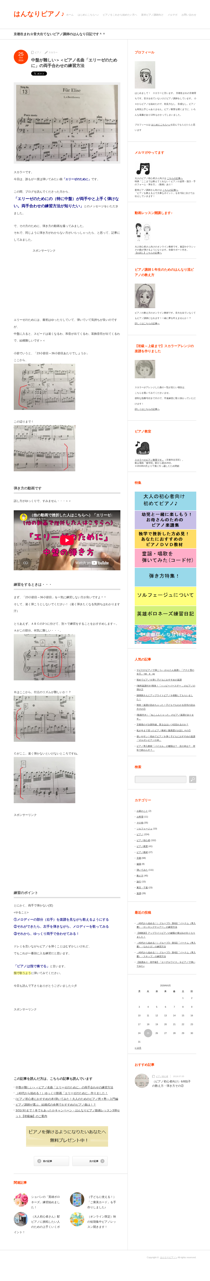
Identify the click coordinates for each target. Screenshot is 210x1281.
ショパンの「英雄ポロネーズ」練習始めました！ (45, 1202)
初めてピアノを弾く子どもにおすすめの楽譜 (159, 679)
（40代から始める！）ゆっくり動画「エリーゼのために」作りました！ (62, 1093)
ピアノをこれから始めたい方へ (120, 14)
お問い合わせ (188, 14)
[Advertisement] (67, 281)
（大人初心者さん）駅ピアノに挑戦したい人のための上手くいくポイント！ (37, 1224)
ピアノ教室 (142, 846)
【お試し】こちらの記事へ (148, 253)
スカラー (53, 52)
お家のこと (142, 811)
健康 (139, 864)
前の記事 (47, 1161)
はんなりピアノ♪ (39, 13)
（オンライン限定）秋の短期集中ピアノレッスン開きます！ (101, 1221)
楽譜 (139, 893)
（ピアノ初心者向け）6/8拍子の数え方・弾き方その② (171, 1083)
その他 (140, 822)
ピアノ (38, 52)
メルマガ (172, 14)
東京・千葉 (142, 887)
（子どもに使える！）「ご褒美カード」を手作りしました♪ (101, 1202)
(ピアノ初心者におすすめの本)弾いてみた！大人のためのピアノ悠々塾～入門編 (67, 1098)
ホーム (70, 14)
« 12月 (138, 1048)
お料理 (140, 816)
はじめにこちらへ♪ (88, 14)
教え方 (140, 875)
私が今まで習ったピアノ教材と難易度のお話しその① (164, 730)
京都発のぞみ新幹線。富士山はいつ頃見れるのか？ (162, 724)
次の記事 (93, 1161)
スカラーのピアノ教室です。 (149, 460)
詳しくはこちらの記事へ (147, 323)
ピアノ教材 (142, 852)
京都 (139, 858)
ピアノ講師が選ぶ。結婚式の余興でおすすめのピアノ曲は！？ (56, 1104)
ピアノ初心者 (143, 840)
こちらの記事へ (175, 178)
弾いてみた (142, 870)
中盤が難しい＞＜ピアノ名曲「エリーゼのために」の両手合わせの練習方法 (64, 1087)
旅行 (139, 881)
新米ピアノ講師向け (152, 14)
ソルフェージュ (144, 828)
